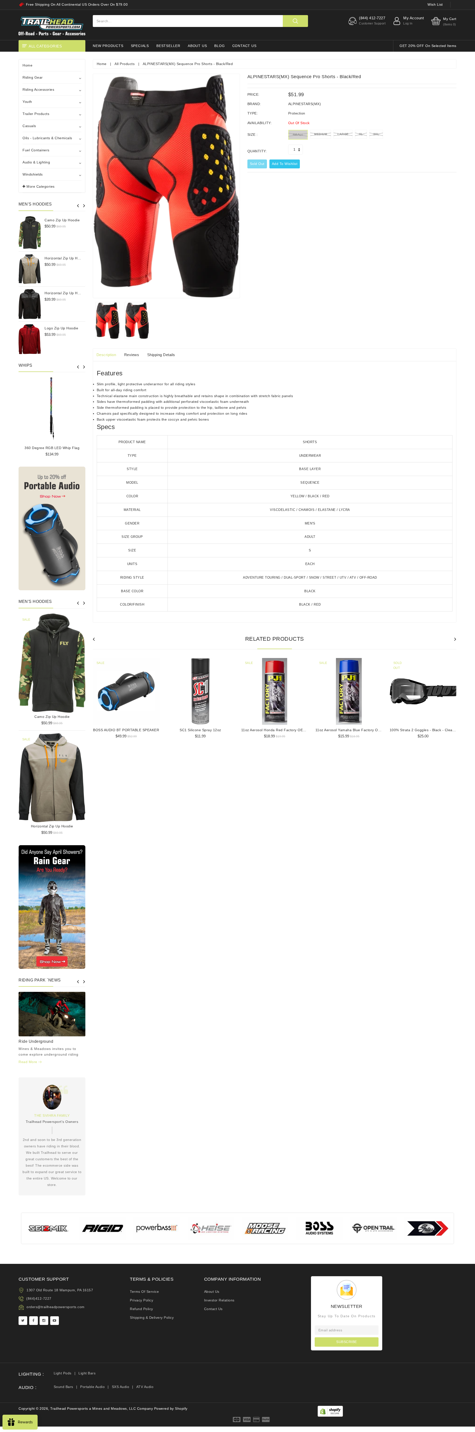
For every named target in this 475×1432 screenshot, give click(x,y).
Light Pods (62, 1373)
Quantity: (257, 151)
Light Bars (86, 1373)
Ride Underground (36, 1041)
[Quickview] (65, 661)
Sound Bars (63, 1387)
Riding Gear (33, 77)
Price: (253, 94)
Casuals (29, 126)
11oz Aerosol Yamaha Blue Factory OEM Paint (354, 730)
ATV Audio (145, 1387)
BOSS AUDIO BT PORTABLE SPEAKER (126, 730)
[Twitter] (23, 1320)
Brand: (254, 104)
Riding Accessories (38, 89)
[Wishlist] (52, 661)
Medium (320, 134)
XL (361, 134)
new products (108, 46)
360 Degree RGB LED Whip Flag (51, 448)
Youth (27, 102)
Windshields (33, 174)
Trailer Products (36, 114)
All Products (125, 64)
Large (343, 134)
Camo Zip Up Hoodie (62, 220)
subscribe (346, 1342)
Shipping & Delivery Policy (152, 1317)
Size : (252, 134)
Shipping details (161, 355)
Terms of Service (144, 1292)
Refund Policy (141, 1309)
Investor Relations (219, 1300)
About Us (211, 1292)
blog (219, 46)
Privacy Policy (141, 1300)
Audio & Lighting (36, 162)
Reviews (131, 355)
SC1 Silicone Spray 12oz (200, 730)
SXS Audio (120, 1387)
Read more (28, 1062)
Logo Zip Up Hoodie (61, 328)
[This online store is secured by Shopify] (330, 1411)
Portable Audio (92, 1387)
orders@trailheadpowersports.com (55, 1307)
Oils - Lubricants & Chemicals (47, 138)
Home (27, 65)
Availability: (259, 123)
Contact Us (213, 1309)
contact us (244, 46)
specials (140, 46)
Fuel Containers (36, 150)
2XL (376, 134)
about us (197, 46)
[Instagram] (44, 1320)
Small (298, 134)
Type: (252, 113)
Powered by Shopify (171, 1408)
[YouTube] (54, 1320)
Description (106, 355)
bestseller (168, 46)
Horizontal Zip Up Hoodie (66, 258)
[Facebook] (33, 1320)
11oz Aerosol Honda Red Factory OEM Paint (278, 730)
